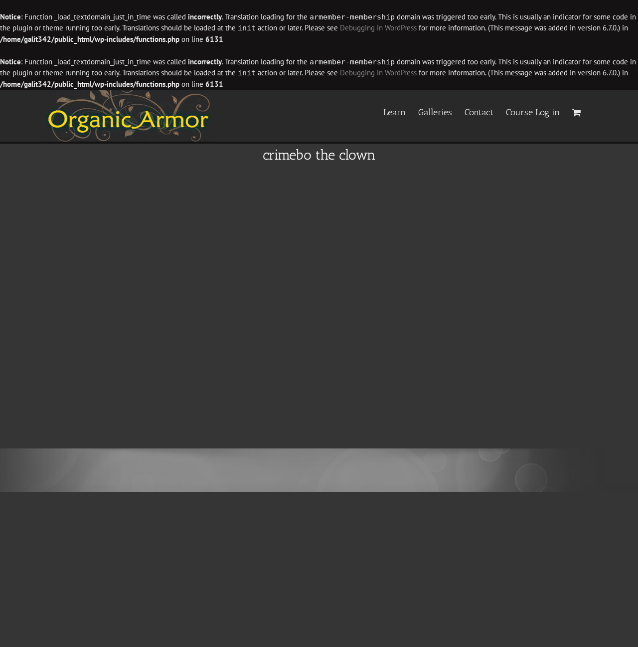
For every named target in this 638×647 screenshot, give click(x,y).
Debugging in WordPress (378, 27)
